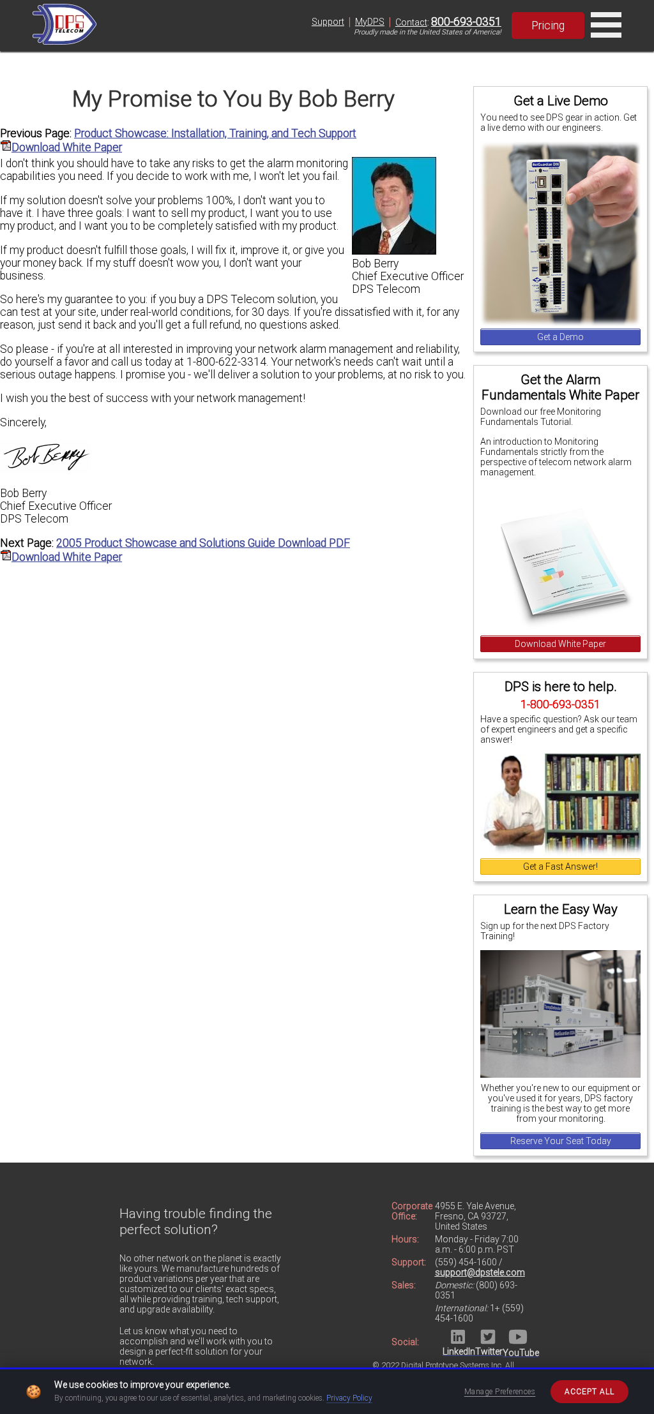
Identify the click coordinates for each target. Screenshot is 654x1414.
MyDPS (369, 22)
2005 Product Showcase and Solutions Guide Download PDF (203, 543)
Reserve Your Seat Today (560, 1141)
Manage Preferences (500, 1391)
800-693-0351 (466, 21)
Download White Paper (560, 644)
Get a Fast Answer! (560, 866)
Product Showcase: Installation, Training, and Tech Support (215, 133)
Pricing (548, 25)
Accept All (589, 1391)
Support (328, 22)
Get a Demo (560, 337)
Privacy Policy (349, 1398)
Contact (411, 22)
